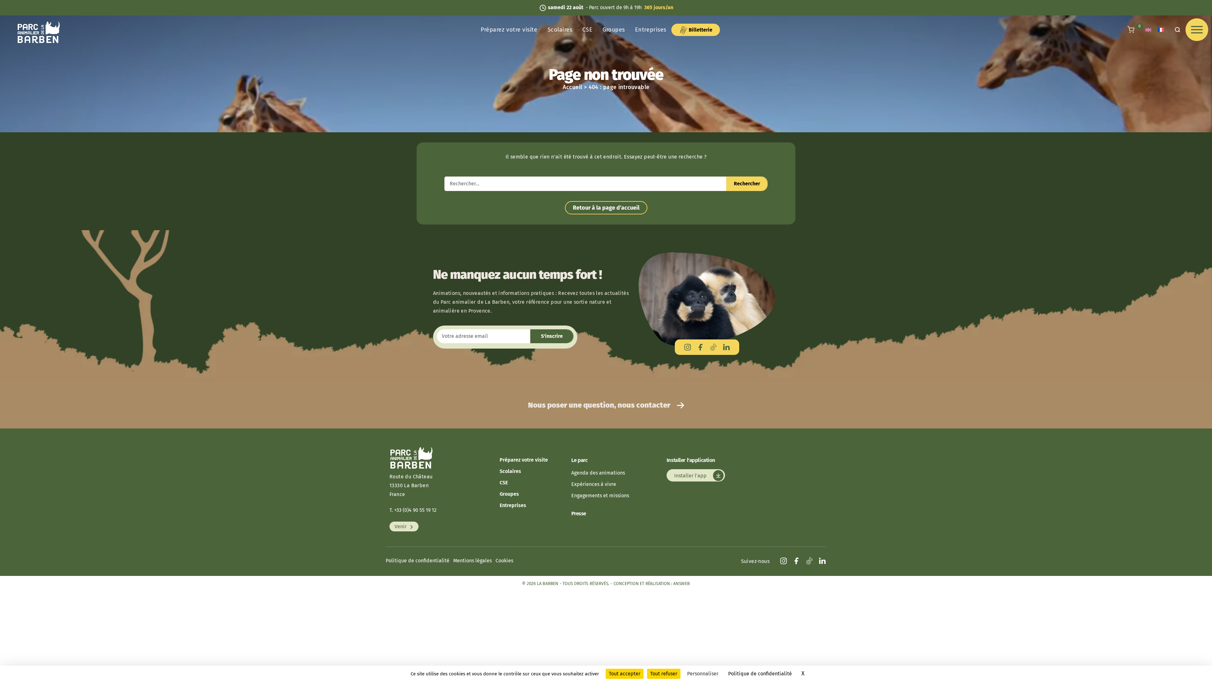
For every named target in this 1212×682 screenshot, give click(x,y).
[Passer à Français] (1161, 30)
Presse (578, 513)
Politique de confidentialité (417, 561)
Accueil (572, 87)
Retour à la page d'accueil (606, 207)
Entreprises (650, 29)
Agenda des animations (598, 473)
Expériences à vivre (593, 484)
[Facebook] (700, 347)
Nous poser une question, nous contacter (600, 405)
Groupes (614, 29)
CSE (587, 29)
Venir (401, 526)
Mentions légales (472, 561)
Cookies (504, 561)
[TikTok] (713, 347)
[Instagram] (688, 347)
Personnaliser (702, 674)
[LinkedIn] (726, 347)
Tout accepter (624, 674)
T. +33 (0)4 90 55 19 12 (413, 510)
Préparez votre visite (509, 29)
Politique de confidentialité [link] (760, 674)
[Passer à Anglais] (1148, 30)
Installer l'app (691, 475)
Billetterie (699, 30)
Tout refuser (663, 674)
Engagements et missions (600, 496)
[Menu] (1196, 29)
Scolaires (560, 29)
